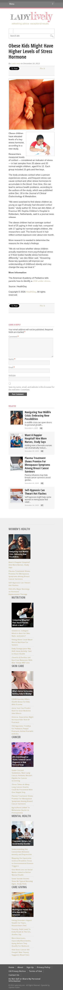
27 (42, 505)
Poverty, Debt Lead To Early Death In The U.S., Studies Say (21, 932)
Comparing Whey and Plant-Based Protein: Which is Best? (20, 623)
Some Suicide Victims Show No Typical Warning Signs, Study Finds (22, 881)
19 (42, 483)
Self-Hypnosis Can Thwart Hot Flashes (35, 491)
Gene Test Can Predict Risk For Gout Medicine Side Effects (21, 710)
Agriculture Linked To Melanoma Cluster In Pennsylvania (21, 810)
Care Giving (19, 887)
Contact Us (14, 975)
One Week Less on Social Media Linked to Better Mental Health (22, 872)
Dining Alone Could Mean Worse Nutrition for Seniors (22, 642)
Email (12, 367)
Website (12, 375)
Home (11, 967)
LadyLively (15, 63)
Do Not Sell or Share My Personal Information (24, 980)
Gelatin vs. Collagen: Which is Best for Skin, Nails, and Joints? (21, 633)
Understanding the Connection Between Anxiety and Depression (22, 852)
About (20, 967)
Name (12, 359)
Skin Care (18, 666)
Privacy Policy (43, 967)
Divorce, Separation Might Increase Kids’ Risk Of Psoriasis (22, 719)
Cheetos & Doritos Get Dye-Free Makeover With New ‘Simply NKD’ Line (22, 660)
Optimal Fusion (14, 987)
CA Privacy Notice (17, 971)
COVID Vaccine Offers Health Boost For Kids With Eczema (21, 701)
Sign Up (30, 967)
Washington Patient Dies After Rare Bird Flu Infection (22, 912)
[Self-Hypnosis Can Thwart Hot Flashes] (17, 502)
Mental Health (21, 816)
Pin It (42, 68)
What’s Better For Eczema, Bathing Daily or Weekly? (22, 692)
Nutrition (18, 597)
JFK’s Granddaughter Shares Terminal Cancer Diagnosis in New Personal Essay (21, 761)
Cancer (16, 737)
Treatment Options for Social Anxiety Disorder (21, 842)
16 (41, 428)
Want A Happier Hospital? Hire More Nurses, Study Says (36, 438)
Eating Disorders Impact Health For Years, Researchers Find (22, 923)
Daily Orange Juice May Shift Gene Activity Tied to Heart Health (21, 651)
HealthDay (31, 292)
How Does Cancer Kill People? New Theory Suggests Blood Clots (20, 952)
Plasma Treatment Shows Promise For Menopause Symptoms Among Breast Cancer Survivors (37, 464)
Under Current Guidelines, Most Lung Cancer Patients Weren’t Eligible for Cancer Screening (22, 775)
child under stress (41, 281)
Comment (14, 336)
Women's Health (19, 529)
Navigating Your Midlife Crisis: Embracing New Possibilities (38, 415)
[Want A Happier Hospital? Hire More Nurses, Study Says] (17, 446)
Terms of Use (35, 971)
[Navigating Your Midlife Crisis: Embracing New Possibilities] (17, 424)
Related (12, 406)
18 (42, 451)
